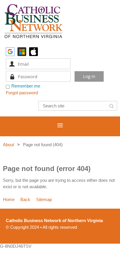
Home (9, 199)
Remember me (25, 85)
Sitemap (44, 199)
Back (25, 199)
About (8, 144)
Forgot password (22, 92)
